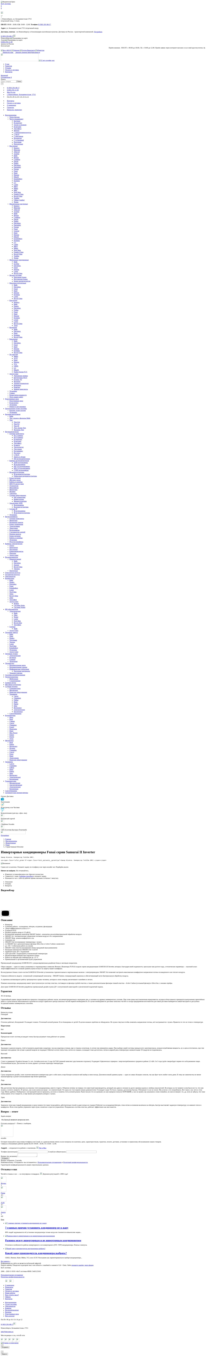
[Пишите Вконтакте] (27, 50)
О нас (7, 64)
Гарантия (8, 66)
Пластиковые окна (12, 1314)
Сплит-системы (11, 1304)
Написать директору (14, 110)
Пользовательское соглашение (12, 1275)
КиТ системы (6, 4)
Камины (8, 1308)
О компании (11, 105)
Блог (2, 1219)
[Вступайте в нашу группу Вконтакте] (10, 1341)
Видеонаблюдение (12, 1310)
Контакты (8, 72)
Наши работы (10, 1293)
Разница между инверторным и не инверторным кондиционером (43, 1240)
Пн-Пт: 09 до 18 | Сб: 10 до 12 (18, 97)
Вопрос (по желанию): (9, 1156)
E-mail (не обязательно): (57, 1152)
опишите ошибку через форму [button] (82, 1265)
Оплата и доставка (12, 70)
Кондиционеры (10, 1302)
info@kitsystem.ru (33, 52)
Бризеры (8, 1312)
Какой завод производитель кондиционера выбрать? (36, 1253)
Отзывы (8, 68)
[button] (7, 52)
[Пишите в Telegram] (15, 50)
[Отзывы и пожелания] (9, 1343)
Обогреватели (10, 1306)
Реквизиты (9, 1287)
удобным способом (26, 876)
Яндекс (3, 1183)
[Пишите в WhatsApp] (39, 50)
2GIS (3, 1203)
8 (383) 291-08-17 (44, 24)
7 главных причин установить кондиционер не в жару (36, 1227)
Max (11, 92)
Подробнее (98, 32)
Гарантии (10, 107)
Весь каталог (10, 1316)
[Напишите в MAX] (14, 1324)
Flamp (3, 1193)
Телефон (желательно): (9, 1152)
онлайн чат (51, 867)
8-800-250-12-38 (6, 42)
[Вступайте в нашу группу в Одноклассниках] (14, 1341)
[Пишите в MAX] (14, 36)
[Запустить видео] (5, 913)
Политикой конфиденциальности (75, 1162)
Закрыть (4, 1354)
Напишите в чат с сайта (14, 878)
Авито (3, 1212)
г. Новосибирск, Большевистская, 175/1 (21, 94)
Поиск (19, 81)
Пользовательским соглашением (49, 1162)
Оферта (8, 1297)
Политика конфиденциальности (12, 1277)
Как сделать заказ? (12, 1295)
